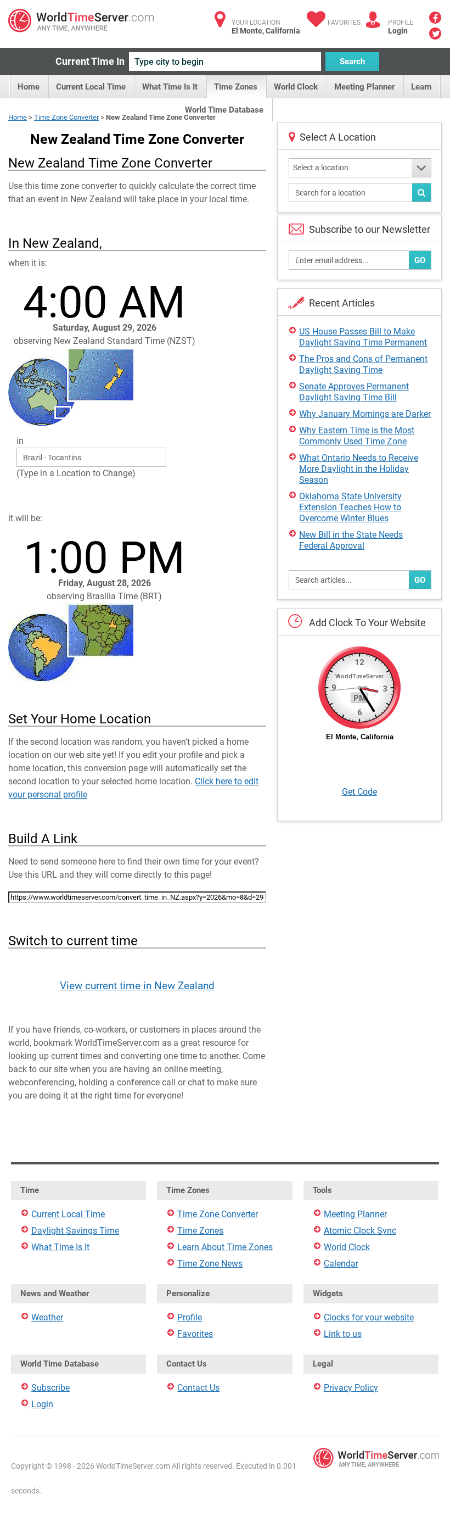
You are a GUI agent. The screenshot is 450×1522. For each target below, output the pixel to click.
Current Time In (90, 61)
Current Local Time (91, 87)
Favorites (344, 22)
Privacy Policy (351, 1387)
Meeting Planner (364, 87)
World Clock (296, 87)
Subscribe (50, 1387)
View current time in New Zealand (137, 985)
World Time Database (224, 110)
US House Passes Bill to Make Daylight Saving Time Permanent (363, 337)
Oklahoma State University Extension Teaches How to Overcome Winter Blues (350, 507)
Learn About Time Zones (225, 1247)
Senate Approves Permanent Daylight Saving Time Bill (354, 392)
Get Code (359, 792)
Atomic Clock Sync (360, 1230)
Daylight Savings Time (75, 1230)
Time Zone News (210, 1263)
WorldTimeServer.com (81, 20)
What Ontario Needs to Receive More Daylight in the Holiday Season (358, 469)
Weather (47, 1317)
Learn (421, 87)
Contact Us (198, 1387)
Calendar (341, 1263)
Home (29, 87)
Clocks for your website (369, 1317)
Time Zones (235, 87)
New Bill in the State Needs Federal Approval (351, 540)
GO (419, 260)
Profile (189, 1317)
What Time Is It (170, 87)
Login (398, 30)
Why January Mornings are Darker (365, 414)
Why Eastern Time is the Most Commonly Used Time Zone (356, 436)
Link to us (343, 1334)
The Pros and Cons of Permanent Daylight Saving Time (363, 364)
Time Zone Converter (66, 117)
